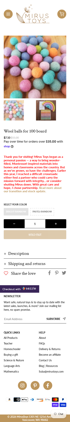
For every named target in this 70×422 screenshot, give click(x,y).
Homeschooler (12, 349)
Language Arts (12, 365)
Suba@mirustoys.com (51, 371)
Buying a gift (11, 354)
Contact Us (45, 360)
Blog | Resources (48, 365)
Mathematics (11, 371)
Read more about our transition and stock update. (33, 189)
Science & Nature (14, 360)
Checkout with (11, 289)
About (42, 337)
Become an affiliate (50, 354)
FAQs (42, 343)
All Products (11, 337)
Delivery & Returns (49, 349)
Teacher (8, 343)
